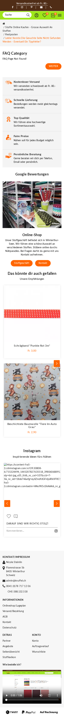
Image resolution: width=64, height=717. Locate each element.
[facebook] (12, 7)
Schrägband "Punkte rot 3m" (32, 345)
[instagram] (22, 7)
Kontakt (43, 263)
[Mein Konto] (36, 15)
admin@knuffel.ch (16, 581)
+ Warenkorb (32, 353)
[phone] (51, 7)
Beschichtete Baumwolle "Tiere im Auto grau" (32, 425)
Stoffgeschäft (21, 263)
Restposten (11, 34)
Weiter (53, 66)
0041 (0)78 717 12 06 (18, 586)
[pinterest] (31, 7)
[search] (28, 15)
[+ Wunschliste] (56, 289)
